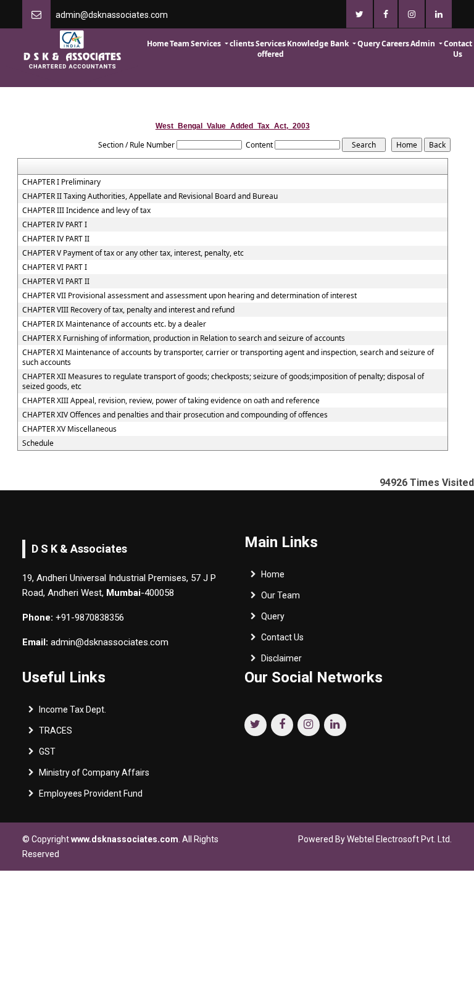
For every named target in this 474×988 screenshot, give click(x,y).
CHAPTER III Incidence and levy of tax (86, 211)
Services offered (271, 48)
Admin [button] (423, 43)
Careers (395, 43)
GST (47, 751)
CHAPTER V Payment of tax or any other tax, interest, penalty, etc (133, 253)
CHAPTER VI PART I (54, 267)
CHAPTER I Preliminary (61, 182)
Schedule (38, 443)
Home (157, 43)
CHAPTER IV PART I (54, 225)
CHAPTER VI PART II (55, 282)
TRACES (55, 730)
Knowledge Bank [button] (319, 43)
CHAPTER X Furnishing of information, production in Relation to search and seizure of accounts (183, 338)
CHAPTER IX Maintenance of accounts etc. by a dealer (114, 324)
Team (179, 43)
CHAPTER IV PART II (55, 239)
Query (368, 43)
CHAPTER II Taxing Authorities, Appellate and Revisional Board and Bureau (150, 196)
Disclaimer (281, 658)
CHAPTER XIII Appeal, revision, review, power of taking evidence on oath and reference (171, 401)
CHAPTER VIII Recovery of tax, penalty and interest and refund (128, 310)
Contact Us (458, 48)
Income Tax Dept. (72, 709)
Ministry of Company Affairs (94, 772)
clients (242, 43)
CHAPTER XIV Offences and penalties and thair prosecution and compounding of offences (175, 415)
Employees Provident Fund (91, 793)
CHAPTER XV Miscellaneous (69, 429)
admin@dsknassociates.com (112, 15)
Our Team (280, 595)
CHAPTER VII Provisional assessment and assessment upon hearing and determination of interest (189, 296)
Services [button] (207, 43)
